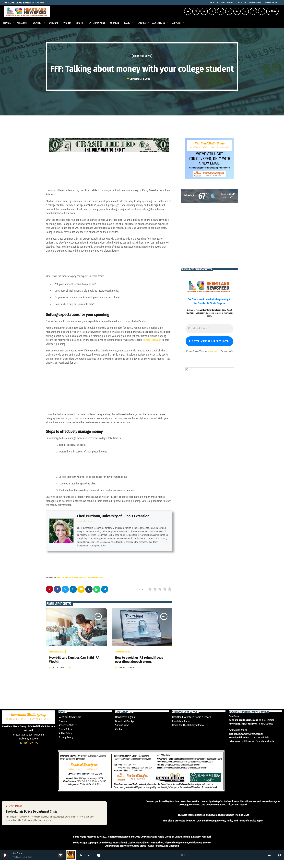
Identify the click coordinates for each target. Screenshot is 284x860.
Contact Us (121, 729)
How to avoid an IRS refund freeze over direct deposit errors (139, 660)
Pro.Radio (182, 814)
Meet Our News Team (70, 717)
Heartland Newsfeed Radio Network (191, 717)
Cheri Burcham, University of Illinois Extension (113, 516)
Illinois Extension (152, 339)
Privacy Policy (66, 737)
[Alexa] (253, 11)
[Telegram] (220, 11)
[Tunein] (204, 11)
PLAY (272, 11)
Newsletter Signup (125, 717)
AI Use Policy (65, 733)
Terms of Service (247, 820)
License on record (237, 804)
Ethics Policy (65, 729)
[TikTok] (212, 11)
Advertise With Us (68, 725)
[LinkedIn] (237, 11)
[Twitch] (196, 11)
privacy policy (214, 351)
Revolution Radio (181, 721)
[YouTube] (187, 11)
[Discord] (245, 11)
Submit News (122, 725)
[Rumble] (228, 11)
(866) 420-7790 (30, 742)
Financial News (142, 56)
